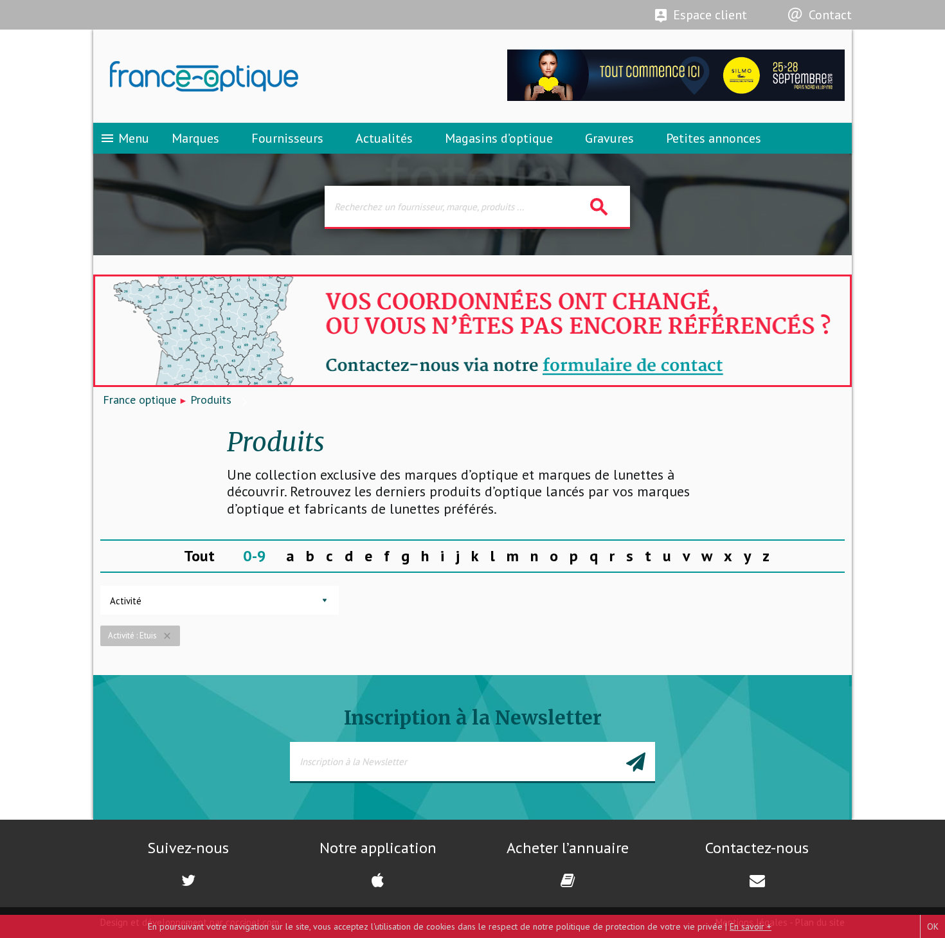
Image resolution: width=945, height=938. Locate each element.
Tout (199, 556)
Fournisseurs (287, 138)
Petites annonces (713, 138)
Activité (125, 601)
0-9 (254, 556)
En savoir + (750, 926)
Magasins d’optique (499, 138)
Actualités (384, 138)
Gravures (609, 138)
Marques (195, 138)
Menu (124, 138)
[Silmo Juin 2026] (676, 97)
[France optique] (282, 76)
